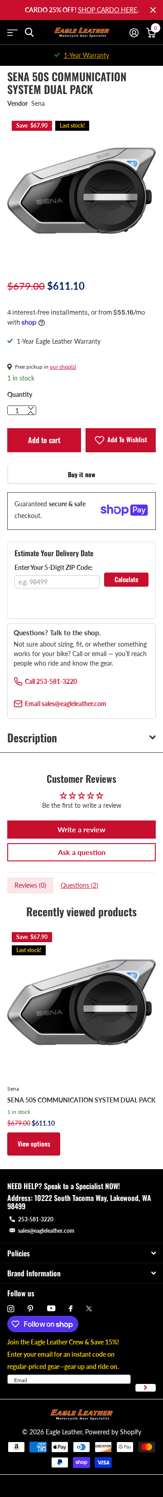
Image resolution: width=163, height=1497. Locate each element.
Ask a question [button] (81, 852)
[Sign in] (134, 33)
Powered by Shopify (113, 1432)
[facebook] (70, 1309)
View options (34, 1143)
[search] (29, 32)
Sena (38, 103)
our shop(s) (63, 366)
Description (32, 737)
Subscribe (145, 1388)
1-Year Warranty (86, 55)
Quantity (19, 394)
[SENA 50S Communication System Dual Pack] (81, 1002)
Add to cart (44, 440)
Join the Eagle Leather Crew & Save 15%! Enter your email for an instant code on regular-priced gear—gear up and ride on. (63, 1354)
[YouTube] (51, 1309)
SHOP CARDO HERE (107, 10)
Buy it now (81, 474)
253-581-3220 (35, 1219)
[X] (89, 1308)
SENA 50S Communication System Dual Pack (81, 1100)
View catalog (12, 32)
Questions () (79, 885)
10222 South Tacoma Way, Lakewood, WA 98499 (79, 1201)
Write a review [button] (81, 829)
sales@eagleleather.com (46, 1230)
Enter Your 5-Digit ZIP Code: (53, 567)
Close (153, 10)
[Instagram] (10, 1308)
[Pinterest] (31, 1308)
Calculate (126, 579)
